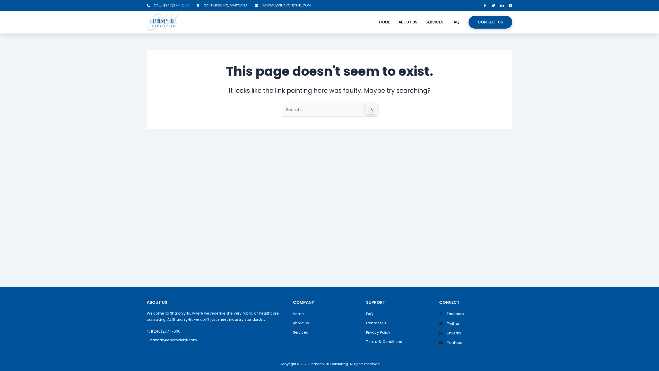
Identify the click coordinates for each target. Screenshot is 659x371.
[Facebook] (485, 5)
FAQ (455, 22)
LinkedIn (453, 333)
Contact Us (490, 22)
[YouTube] (510, 5)
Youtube (454, 342)
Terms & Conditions (384, 341)
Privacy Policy (378, 332)
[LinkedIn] (502, 5)
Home (384, 22)
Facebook (455, 313)
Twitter (452, 323)
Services (434, 22)
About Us (407, 22)
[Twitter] (493, 5)
